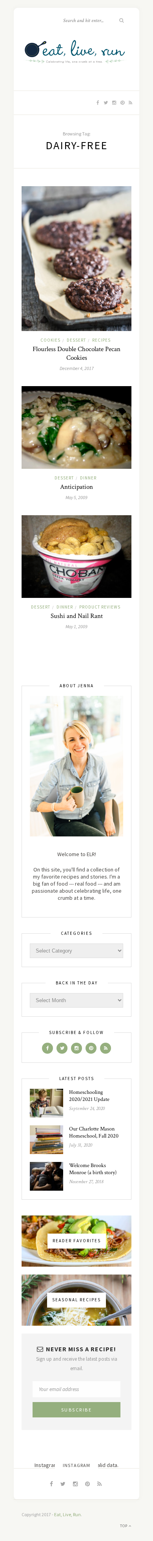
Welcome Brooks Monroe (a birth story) (93, 1169)
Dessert (76, 340)
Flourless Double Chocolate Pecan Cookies (76, 353)
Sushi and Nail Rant (77, 616)
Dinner (88, 478)
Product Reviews (99, 607)
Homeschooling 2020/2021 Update (89, 1096)
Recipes (101, 340)
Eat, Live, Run (67, 1514)
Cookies (50, 340)
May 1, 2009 (76, 626)
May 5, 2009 (76, 497)
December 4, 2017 (77, 368)
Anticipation (76, 487)
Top (124, 1525)
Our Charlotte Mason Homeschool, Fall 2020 (93, 1132)
